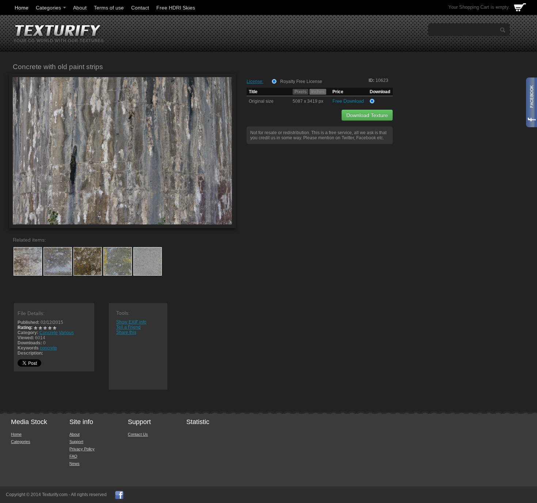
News (74, 463)
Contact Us (138, 434)
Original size (261, 101)
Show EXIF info (131, 322)
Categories (48, 8)
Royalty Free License (301, 81)
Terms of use (109, 8)
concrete (48, 348)
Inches (317, 91)
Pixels (300, 91)
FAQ (73, 456)
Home (21, 8)
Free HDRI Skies (175, 8)
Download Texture (367, 115)
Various (66, 332)
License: (255, 81)
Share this (126, 332)
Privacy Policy (82, 449)
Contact (140, 8)
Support (76, 441)
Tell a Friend (128, 327)
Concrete (48, 332)
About (80, 8)
